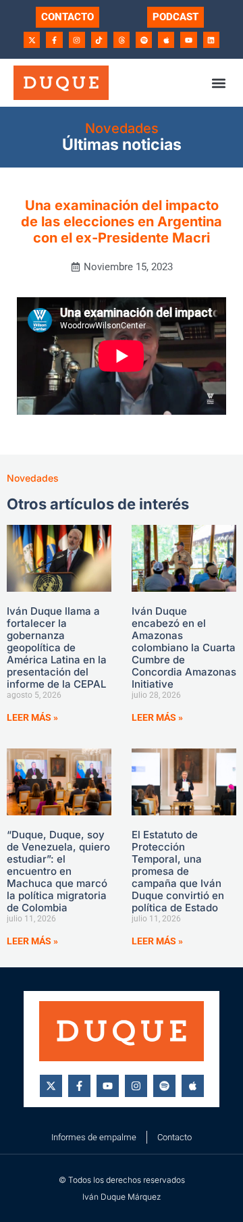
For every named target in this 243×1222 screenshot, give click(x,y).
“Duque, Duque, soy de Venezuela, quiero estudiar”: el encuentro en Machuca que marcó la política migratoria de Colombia (58, 871)
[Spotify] (144, 40)
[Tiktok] (99, 40)
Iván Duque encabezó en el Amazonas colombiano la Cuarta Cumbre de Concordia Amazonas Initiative (184, 647)
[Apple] (166, 40)
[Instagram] (77, 40)
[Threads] (121, 40)
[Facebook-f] (54, 40)
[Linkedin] (211, 40)
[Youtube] (188, 40)
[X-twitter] (32, 40)
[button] (218, 83)
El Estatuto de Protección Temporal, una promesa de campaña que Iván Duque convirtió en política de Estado (178, 871)
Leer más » (32, 717)
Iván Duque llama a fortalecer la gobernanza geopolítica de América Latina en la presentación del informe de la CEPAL (57, 647)
